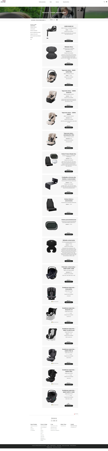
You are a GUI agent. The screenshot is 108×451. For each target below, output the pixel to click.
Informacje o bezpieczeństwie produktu (43, 439)
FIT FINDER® (33, 430)
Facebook (52, 421)
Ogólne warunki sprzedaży (65, 445)
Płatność (42, 430)
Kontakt (72, 424)
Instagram (56, 421)
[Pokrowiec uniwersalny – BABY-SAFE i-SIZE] (51, 273)
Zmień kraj (76, 413)
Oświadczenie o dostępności (55, 430)
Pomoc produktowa (43, 427)
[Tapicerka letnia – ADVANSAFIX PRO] (51, 139)
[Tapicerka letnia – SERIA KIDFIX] (51, 118)
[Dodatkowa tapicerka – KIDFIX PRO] (51, 375)
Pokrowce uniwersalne (33, 30)
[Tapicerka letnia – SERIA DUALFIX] (51, 96)
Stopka (48, 445)
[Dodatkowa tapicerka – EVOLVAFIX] (51, 293)
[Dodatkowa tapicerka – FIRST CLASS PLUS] (51, 334)
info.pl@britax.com (73, 427)
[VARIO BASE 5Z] (51, 32)
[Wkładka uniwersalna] (51, 246)
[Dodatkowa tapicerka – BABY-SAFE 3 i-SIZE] (51, 396)
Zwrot (41, 433)
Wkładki (31, 37)
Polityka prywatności (53, 445)
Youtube (54, 421)
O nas (52, 424)
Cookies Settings (59, 445)
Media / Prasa (63, 424)
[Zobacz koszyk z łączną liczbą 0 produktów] (106, 2)
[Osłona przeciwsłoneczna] (51, 225)
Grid (56, 20)
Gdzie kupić (42, 436)
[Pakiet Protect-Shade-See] (51, 160)
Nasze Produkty (34, 424)
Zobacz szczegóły (69, 64)
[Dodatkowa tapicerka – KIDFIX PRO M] (51, 355)
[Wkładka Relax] (51, 52)
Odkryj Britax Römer (54, 427)
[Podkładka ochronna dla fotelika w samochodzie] (51, 183)
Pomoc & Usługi (44, 424)
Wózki (31, 427)
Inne (31, 39)
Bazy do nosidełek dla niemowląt (35, 32)
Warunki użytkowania (73, 445)
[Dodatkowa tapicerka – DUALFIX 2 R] (51, 314)
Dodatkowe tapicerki (33, 27)
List (54, 20)
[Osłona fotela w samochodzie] (51, 205)
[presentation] (104, 2)
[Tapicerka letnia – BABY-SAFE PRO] (51, 76)
